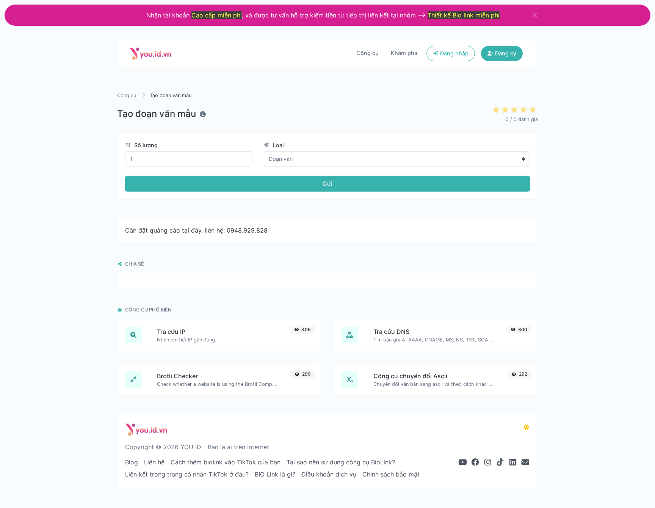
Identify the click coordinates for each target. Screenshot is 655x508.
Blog (131, 462)
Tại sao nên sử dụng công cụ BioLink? (341, 462)
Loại (277, 145)
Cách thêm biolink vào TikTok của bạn (225, 462)
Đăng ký (505, 53)
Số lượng (145, 145)
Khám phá (404, 53)
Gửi (327, 183)
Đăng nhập (454, 53)
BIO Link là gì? (275, 474)
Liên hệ (154, 462)
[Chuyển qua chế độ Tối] (526, 427)
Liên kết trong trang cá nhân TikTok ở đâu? (187, 474)
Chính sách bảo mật (391, 474)
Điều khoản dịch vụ (328, 474)
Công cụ (367, 53)
